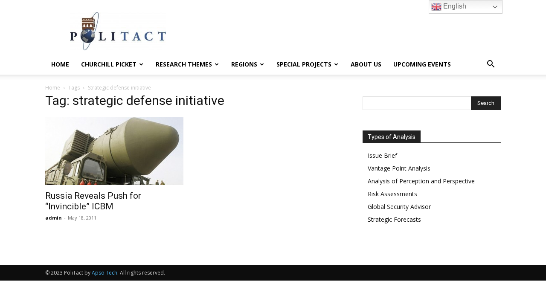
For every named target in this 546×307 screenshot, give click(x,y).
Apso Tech (104, 272)
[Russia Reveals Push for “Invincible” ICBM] (114, 151)
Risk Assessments (392, 194)
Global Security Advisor (399, 207)
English (453, 6)
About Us (366, 64)
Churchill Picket (108, 64)
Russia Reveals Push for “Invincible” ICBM (93, 201)
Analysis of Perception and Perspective (421, 181)
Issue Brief (382, 155)
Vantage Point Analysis (399, 168)
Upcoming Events (422, 64)
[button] (490, 65)
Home (60, 64)
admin (53, 217)
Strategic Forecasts (394, 219)
